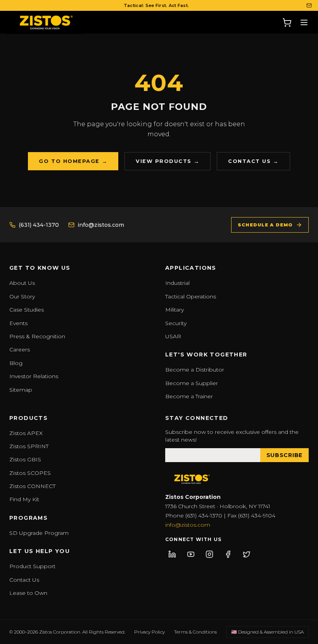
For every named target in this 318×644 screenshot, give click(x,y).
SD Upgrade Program (39, 532)
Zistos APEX (26, 433)
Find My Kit (24, 499)
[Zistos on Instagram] (209, 554)
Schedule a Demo (265, 225)
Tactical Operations (190, 296)
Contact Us (24, 579)
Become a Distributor (194, 369)
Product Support (32, 566)
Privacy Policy (149, 632)
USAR (173, 336)
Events (18, 323)
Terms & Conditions (195, 632)
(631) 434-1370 (39, 224)
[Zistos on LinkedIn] (172, 554)
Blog (15, 363)
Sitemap (20, 389)
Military (174, 309)
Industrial (177, 282)
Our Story (22, 296)
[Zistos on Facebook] (228, 554)
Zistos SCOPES (30, 472)
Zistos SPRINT (28, 446)
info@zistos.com (101, 224)
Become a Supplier (191, 383)
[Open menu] (304, 22)
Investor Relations (33, 376)
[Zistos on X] (247, 554)
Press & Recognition (37, 336)
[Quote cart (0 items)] (287, 22)
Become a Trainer (189, 396)
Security (176, 323)
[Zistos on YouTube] (191, 554)
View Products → (167, 161)
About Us (22, 282)
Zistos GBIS (25, 459)
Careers (19, 349)
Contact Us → (253, 161)
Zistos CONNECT (32, 486)
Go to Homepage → (73, 161)
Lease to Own (28, 592)
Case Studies (26, 309)
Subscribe (284, 455)
